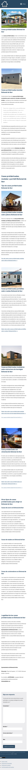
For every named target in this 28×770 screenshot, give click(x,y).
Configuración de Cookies (8, 767)
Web (4, 739)
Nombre (5, 726)
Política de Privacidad (7, 763)
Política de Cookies (6, 765)
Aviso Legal (4, 761)
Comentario (6, 705)
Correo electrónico (8, 733)
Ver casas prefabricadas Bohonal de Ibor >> (11, 417)
